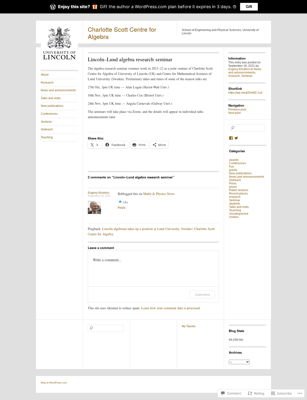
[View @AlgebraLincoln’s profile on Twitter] (236, 138)
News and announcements (58, 90)
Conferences (49, 113)
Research (47, 82)
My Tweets (188, 326)
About (44, 74)
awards (234, 160)
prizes (233, 186)
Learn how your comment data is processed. (171, 308)
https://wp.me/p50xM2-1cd (245, 92)
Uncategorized (238, 213)
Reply (121, 207)
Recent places (238, 193)
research (234, 76)
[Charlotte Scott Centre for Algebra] (59, 60)
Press (232, 183)
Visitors (234, 217)
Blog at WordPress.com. (54, 382)
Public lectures (238, 190)
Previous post (237, 109)
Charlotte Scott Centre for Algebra (122, 33)
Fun (231, 166)
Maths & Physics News (158, 193)
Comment (202, 294)
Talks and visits (50, 98)
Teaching (47, 137)
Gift (249, 7)
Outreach (47, 129)
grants (233, 170)
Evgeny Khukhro (98, 192)
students (234, 203)
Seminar (46, 121)
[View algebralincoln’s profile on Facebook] (231, 138)
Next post (234, 113)
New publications (52, 106)
